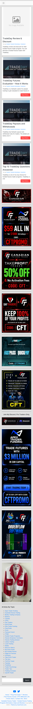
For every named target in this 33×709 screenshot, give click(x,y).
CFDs (6, 620)
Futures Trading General (12, 640)
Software (8, 655)
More (25, 698)
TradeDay (23, 44)
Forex (6, 630)
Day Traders (8, 622)
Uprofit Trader (9, 673)
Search (4, 676)
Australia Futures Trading (12, 613)
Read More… (25, 95)
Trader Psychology (10, 667)
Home (7, 695)
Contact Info (19, 698)
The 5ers (7, 659)
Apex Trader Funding (11, 611)
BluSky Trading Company (12, 614)
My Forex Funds (10, 649)
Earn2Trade (8, 624)
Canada (7, 618)
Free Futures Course (10, 696)
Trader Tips (8, 669)
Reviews (25, 695)
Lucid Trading (9, 644)
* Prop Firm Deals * (16, 695)
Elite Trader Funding (11, 626)
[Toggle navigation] (3, 3)
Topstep (7, 663)
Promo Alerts (10, 698)
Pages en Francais (10, 653)
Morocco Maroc (10, 647)
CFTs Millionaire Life (23, 696)
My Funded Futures (10, 651)
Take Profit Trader (10, 657)
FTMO (7, 634)
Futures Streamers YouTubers (14, 638)
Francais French (10, 632)
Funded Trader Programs (13, 44)
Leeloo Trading (9, 642)
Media (7, 645)
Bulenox (7, 616)
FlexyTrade (8, 628)
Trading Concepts (10, 671)
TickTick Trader (9, 661)
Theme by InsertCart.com (18, 705)
